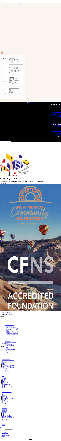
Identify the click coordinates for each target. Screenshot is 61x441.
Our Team (4, 405)
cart (30, 440)
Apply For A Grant (8, 326)
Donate (3, 381)
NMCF (1, 1)
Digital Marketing (5, 435)
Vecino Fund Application (7, 422)
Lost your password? (4, 319)
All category (4, 432)
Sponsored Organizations (13, 83)
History (6, 348)
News (6, 350)
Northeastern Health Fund (12, 329)
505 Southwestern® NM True (14, 69)
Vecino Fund (9, 330)
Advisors (2, 252)
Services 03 (4, 412)
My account (4, 396)
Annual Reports (8, 352)
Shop (3, 413)
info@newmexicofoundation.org (6, 236)
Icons (3, 394)
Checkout (4, 378)
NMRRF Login (5, 401)
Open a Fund (7, 338)
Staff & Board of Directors (14, 88)
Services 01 (4, 410)
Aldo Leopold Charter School (12, 333)
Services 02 (4, 411)
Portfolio (4, 406)
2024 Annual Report (6, 359)
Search (13, 428)
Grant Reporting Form (6, 391)
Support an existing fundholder (14, 80)
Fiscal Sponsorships (6, 388)
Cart (3, 376)
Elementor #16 (5, 382)
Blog (3, 373)
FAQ (3, 383)
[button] (30, 53)
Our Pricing (4, 404)
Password (2, 316)
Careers (6, 351)
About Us (2, 250)
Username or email (4, 314)
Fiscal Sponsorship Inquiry (7, 386)
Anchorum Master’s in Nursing (14, 72)
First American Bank (15, 73)
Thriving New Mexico (11, 327)
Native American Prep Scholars (14, 63)
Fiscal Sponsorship (5, 343)
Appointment (4, 372)
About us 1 (4, 362)
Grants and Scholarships (5, 244)
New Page (4, 399)
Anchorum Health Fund (6, 366)
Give (6, 74)
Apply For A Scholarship (9, 331)
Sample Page (4, 408)
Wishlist (3, 424)
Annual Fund (7, 341)
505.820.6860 (2, 234)
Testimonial (4, 418)
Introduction (4, 436)
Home (1, 151)
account (30, 439)
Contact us (11, 92)
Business (4, 434)
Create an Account (6, 312)
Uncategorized (5, 433)
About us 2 (4, 363)
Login (6, 94)
